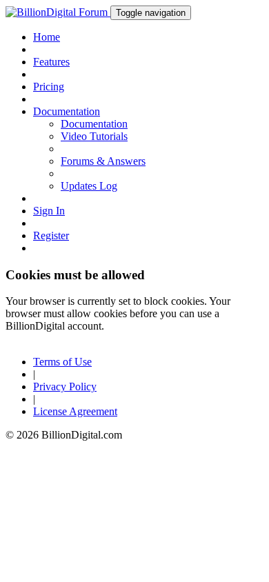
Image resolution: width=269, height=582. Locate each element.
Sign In (49, 211)
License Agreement (75, 411)
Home (46, 37)
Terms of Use (62, 362)
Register (51, 235)
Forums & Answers (103, 161)
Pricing (48, 86)
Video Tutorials (94, 136)
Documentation (94, 124)
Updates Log (89, 186)
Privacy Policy (65, 386)
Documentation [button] (66, 111)
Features (51, 62)
